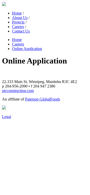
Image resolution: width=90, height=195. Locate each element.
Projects (18, 22)
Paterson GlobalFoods (42, 99)
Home (17, 13)
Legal (6, 116)
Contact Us (21, 31)
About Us (20, 18)
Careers (18, 26)
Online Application (27, 48)
